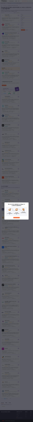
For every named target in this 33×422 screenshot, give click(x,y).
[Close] (28, 203)
